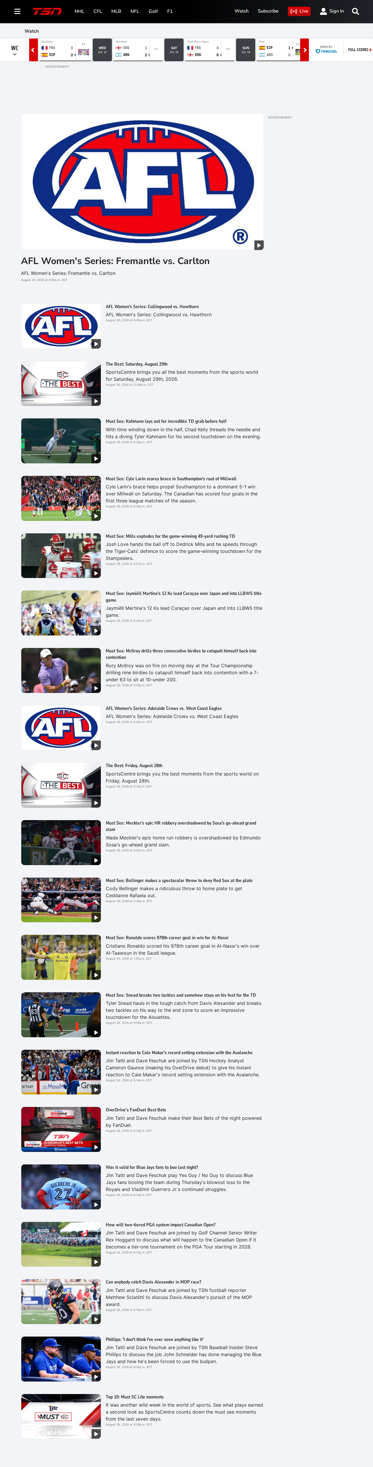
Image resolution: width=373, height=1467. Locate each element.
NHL (79, 11)
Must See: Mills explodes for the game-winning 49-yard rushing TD (170, 536)
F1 (170, 11)
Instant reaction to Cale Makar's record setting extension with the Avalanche (179, 1052)
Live (304, 11)
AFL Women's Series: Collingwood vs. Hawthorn (152, 306)
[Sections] (17, 11)
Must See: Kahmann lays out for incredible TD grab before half (166, 421)
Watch (242, 11)
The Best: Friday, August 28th (134, 765)
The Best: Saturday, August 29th (137, 364)
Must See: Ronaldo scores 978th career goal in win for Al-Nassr (167, 938)
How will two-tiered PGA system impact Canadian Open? (160, 1225)
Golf (153, 11)
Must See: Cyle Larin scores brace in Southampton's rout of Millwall (171, 479)
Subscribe (268, 11)
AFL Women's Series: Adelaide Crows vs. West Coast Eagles (164, 708)
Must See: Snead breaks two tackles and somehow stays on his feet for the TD (181, 995)
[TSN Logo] (47, 11)
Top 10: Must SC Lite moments (135, 1397)
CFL (98, 11)
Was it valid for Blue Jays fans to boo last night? (152, 1167)
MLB (116, 11)
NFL (135, 11)
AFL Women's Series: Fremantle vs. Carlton (115, 261)
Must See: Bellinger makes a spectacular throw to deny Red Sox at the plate (179, 880)
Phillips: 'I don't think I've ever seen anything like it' (154, 1339)
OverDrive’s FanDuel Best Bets (136, 1110)
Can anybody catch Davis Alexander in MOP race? (153, 1282)
